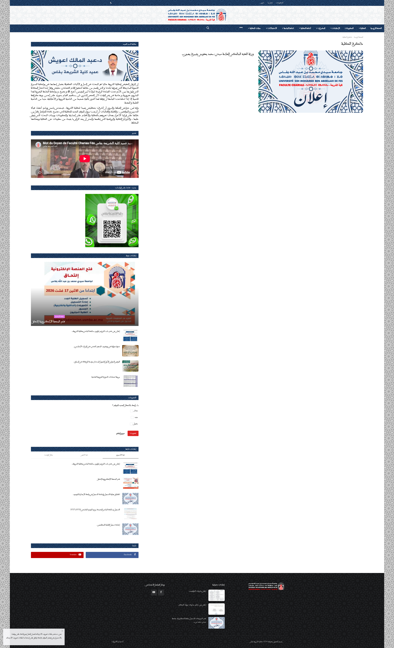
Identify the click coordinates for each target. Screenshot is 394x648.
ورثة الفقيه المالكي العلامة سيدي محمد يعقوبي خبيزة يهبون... (218, 54)
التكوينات (279, 3)
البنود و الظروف (117, 642)
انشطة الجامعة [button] (288, 28)
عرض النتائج (120, 434)
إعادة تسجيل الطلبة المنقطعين (108, 525)
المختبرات (321, 28)
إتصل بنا (270, 3)
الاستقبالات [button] (272, 28)
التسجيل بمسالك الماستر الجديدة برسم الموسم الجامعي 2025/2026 (95, 510)
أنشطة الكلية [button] (305, 28)
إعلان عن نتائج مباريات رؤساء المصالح (192, 605)
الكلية (363, 28)
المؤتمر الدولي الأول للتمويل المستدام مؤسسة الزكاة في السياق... (97, 362)
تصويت (133, 433)
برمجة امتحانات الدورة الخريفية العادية (106, 377)
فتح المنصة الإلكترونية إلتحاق (109, 479)
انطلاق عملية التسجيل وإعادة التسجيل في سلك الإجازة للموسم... (96, 494)
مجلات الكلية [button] (255, 28)
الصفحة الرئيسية (376, 28)
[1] (111, 3)
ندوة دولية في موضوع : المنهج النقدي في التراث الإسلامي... (97, 346)
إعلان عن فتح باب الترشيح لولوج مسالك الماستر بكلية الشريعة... (96, 331)
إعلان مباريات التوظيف (197, 591)
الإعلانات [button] (336, 28)
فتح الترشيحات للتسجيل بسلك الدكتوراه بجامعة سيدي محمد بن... (189, 620)
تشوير (262, 3)
